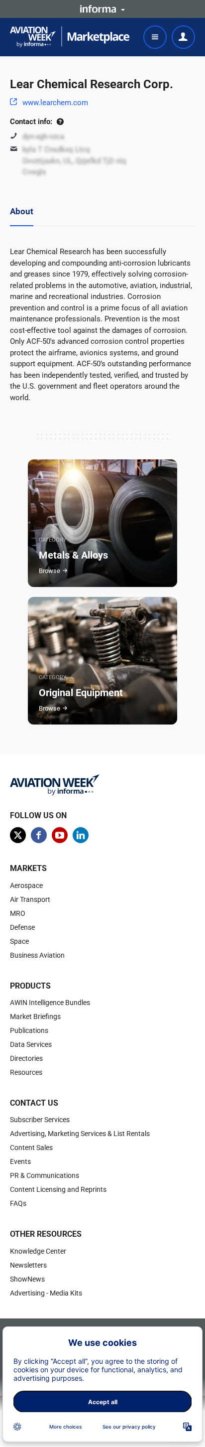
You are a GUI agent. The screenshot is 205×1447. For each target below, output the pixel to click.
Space (19, 941)
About (21, 211)
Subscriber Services (40, 1120)
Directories (26, 1058)
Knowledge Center (38, 1251)
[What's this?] (60, 121)
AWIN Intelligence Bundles (50, 1003)
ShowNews (27, 1279)
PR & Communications (44, 1175)
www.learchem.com (55, 102)
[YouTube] (60, 835)
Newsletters (28, 1265)
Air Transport (30, 899)
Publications (29, 1030)
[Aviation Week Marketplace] (69, 36)
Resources (26, 1072)
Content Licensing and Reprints (58, 1189)
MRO (17, 913)
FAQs (18, 1203)
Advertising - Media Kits (46, 1293)
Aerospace (26, 885)
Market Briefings (35, 1016)
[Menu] (155, 37)
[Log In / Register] (183, 37)
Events (20, 1161)
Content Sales (31, 1148)
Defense (22, 927)
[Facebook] (39, 835)
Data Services (31, 1044)
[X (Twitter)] (18, 835)
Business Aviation (37, 955)
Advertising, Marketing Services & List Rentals (80, 1134)
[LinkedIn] (81, 835)
